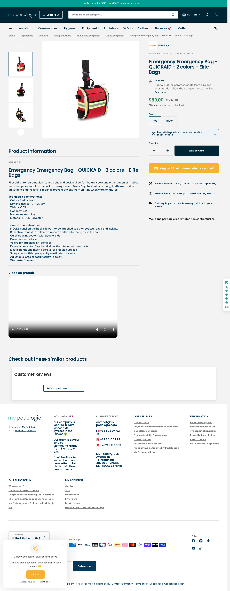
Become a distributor (202, 426)
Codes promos (142, 439)
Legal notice (156, 583)
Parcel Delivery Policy (202, 435)
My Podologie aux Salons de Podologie (31, 503)
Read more (160, 92)
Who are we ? (16, 486)
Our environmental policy (24, 490)
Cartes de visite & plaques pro (151, 435)
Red (157, 122)
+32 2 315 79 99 (110, 439)
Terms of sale (141, 583)
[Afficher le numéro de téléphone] (216, 28)
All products (26, 35)
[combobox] (123, 15)
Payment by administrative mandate (156, 426)
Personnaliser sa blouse (148, 443)
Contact (70, 486)
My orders (71, 499)
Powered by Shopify (25, 430)
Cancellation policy (174, 583)
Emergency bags (62, 35)
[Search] (173, 15)
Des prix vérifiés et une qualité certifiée (31, 494)
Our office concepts (145, 431)
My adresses (72, 503)
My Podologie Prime (145, 452)
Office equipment (115, 35)
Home (12, 35)
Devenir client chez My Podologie (84, 507)
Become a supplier (201, 422)
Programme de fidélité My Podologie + (156, 448)
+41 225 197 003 (110, 445)
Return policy (198, 439)
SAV (67, 490)
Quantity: (153, 143)
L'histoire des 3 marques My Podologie (31, 499)
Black (171, 122)
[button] (216, 15)
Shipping (153, 105)
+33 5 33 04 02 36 (108, 432)
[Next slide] (20, 132)
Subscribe (84, 566)
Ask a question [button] (57, 388)
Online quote (141, 422)
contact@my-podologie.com (106, 423)
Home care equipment (88, 35)
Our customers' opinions (204, 443)
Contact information (122, 583)
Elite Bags (43, 35)
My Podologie (29, 427)
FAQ (11, 507)
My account (72, 494)
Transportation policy (203, 431)
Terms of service (84, 583)
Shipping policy (102, 583)
